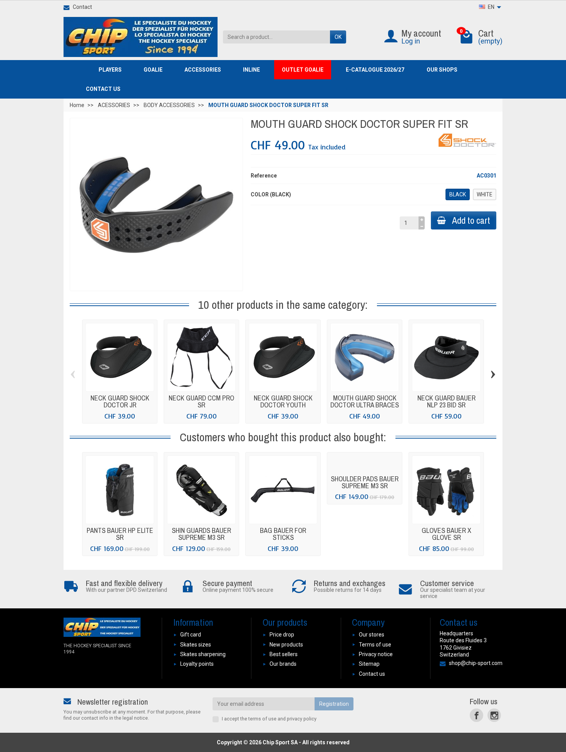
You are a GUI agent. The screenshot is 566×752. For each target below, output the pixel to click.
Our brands (283, 664)
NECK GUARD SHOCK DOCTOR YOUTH (283, 401)
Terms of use (375, 644)
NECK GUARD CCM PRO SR (201, 401)
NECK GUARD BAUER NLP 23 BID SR (446, 401)
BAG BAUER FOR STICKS (283, 534)
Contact (82, 7)
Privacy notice (376, 654)
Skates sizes (195, 644)
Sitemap (369, 664)
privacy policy (301, 719)
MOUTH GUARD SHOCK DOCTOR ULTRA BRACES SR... (364, 405)
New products (286, 644)
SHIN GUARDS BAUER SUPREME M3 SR (201, 534)
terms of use (262, 719)
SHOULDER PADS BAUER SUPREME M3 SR (365, 482)
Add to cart (471, 220)
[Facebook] (476, 715)
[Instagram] (494, 715)
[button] (113, 69)
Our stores (371, 634)
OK (338, 37)
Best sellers (284, 654)
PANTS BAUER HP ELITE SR (120, 534)
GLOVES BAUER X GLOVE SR (446, 534)
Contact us (372, 674)
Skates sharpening (203, 654)
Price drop (282, 634)
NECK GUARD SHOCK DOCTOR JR (119, 401)
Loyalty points (197, 664)
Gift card (190, 634)
